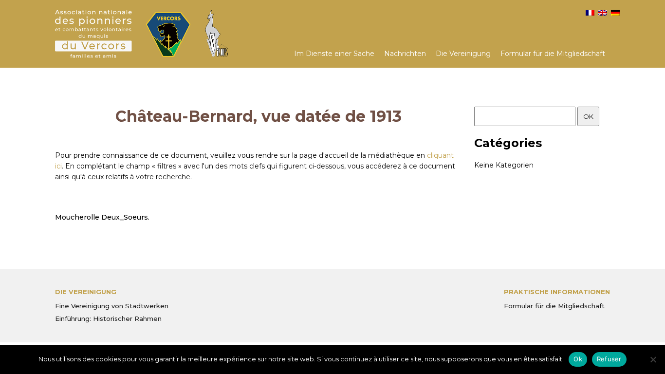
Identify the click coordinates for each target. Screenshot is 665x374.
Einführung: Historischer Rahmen (108, 318)
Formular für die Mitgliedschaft (552, 53)
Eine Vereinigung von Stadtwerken (111, 306)
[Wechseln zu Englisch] (602, 13)
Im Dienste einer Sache (334, 53)
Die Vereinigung (463, 53)
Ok (577, 359)
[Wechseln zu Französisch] (590, 13)
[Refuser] (653, 359)
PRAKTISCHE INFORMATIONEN (557, 292)
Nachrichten (405, 53)
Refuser (609, 359)
